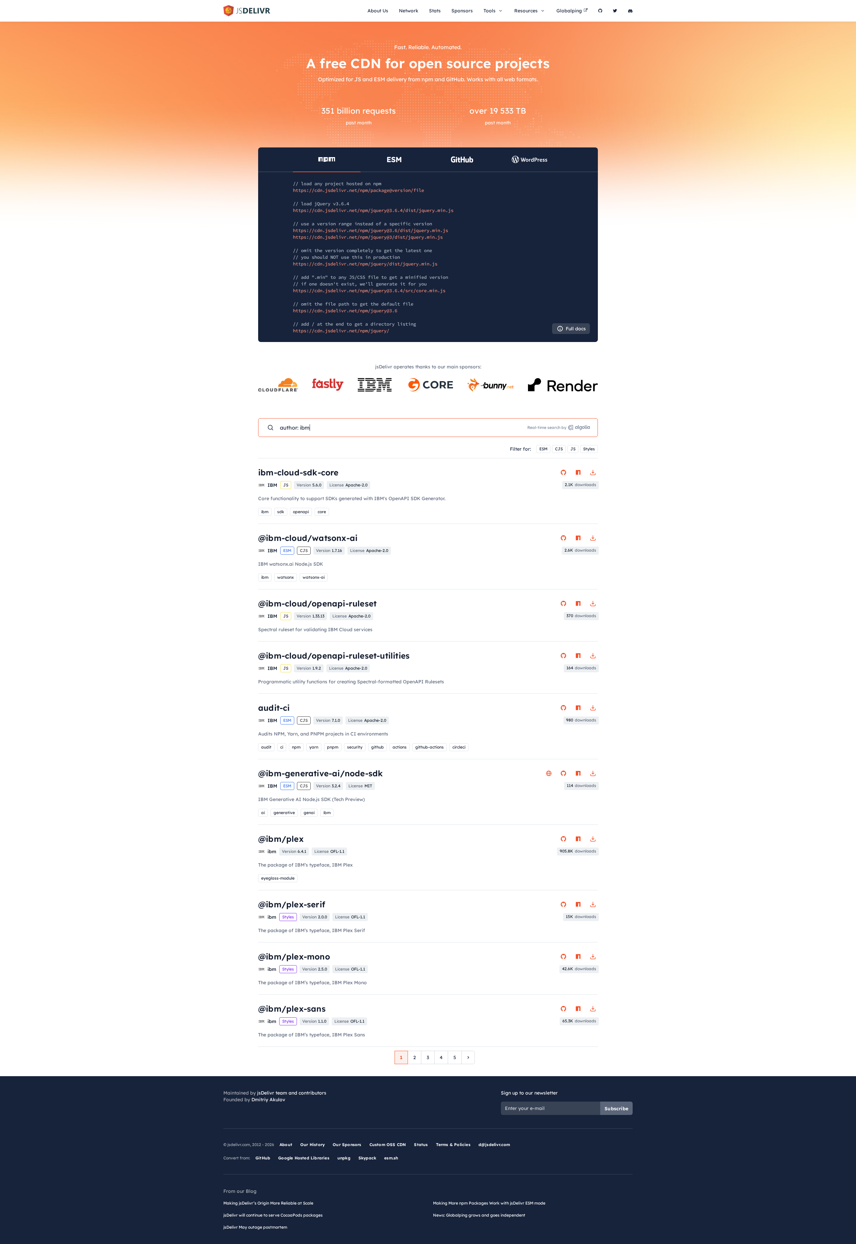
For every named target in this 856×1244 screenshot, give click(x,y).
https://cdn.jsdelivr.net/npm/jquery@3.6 (345, 311)
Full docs (576, 329)
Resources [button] (526, 11)
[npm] (578, 472)
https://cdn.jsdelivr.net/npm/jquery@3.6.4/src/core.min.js (369, 291)
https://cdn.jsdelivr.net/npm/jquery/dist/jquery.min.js (365, 264)
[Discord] (630, 10)
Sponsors (462, 11)
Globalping (569, 11)
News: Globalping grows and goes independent (479, 1215)
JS (572, 448)
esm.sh (391, 1157)
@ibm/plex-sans (292, 1009)
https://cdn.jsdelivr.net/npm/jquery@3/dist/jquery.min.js (368, 237)
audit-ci (274, 708)
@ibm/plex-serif (291, 904)
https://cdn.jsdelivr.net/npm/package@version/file (358, 190)
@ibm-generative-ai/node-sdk (320, 773)
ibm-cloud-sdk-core (298, 472)
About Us (377, 11)
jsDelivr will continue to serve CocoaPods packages (273, 1215)
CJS (559, 448)
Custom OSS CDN (387, 1144)
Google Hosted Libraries (303, 1157)
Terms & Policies (453, 1144)
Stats (435, 11)
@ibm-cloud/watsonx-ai (307, 538)
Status (421, 1144)
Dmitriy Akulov (268, 1100)
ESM (543, 448)
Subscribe (616, 1109)
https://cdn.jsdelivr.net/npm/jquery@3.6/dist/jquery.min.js (370, 230)
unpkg (343, 1157)
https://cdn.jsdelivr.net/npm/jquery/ (341, 331)
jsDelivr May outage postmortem (255, 1227)
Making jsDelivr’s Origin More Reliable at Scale (268, 1203)
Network (408, 11)
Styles (589, 448)
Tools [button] (490, 11)
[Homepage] (549, 773)
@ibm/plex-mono (294, 956)
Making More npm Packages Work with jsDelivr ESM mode (489, 1203)
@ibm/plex (281, 839)
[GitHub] (600, 10)
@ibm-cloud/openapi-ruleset (317, 603)
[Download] (593, 472)
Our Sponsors (347, 1144)
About (286, 1144)
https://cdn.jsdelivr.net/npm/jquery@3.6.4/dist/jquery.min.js (373, 210)
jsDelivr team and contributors (291, 1093)
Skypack (367, 1157)
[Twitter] (615, 10)
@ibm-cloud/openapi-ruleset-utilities (334, 656)
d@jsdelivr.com (494, 1144)
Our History (312, 1144)
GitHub (262, 1157)
